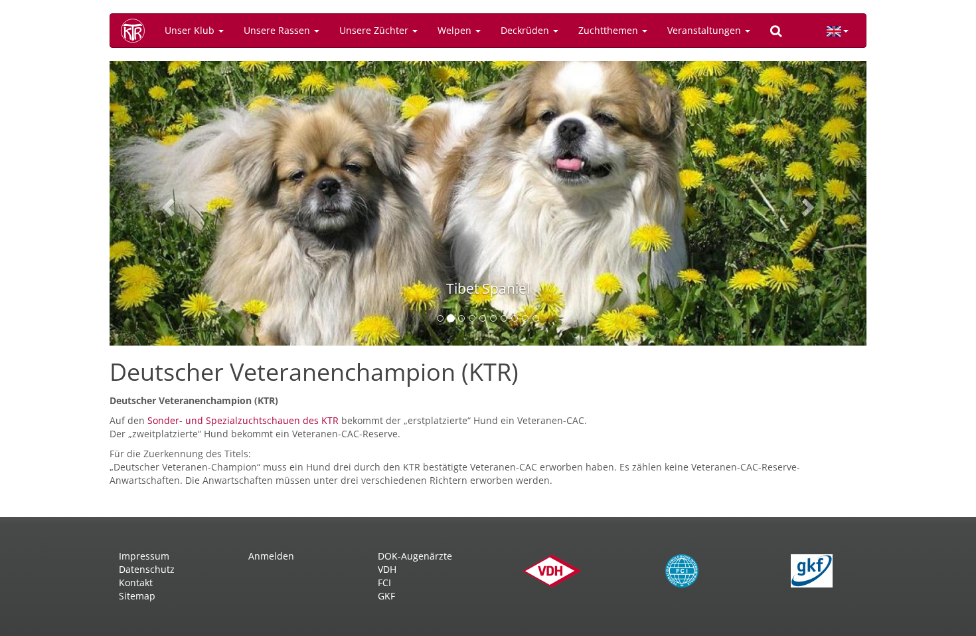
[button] (166, 203)
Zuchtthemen (609, 30)
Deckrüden (526, 30)
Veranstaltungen (705, 30)
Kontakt (136, 582)
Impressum (144, 556)
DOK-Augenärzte (415, 556)
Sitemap (137, 595)
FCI (384, 582)
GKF (386, 595)
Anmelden (271, 556)
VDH (387, 569)
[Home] (137, 30)
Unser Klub (191, 30)
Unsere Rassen (278, 30)
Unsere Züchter (375, 30)
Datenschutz (147, 569)
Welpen (456, 30)
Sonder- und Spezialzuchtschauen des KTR (244, 420)
